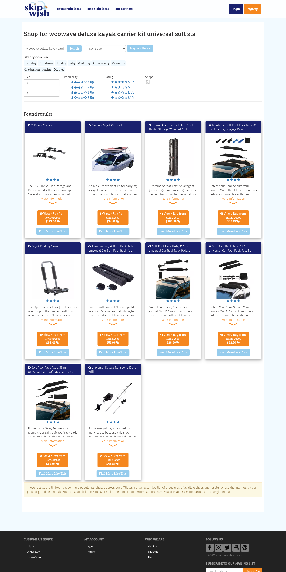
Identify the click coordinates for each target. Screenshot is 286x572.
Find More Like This (53, 231)
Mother (59, 69)
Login (236, 9)
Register (91, 551)
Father (47, 69)
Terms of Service (35, 557)
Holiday (60, 63)
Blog (150, 557)
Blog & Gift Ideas (98, 9)
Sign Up (253, 9)
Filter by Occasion (36, 57)
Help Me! (31, 546)
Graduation (32, 69)
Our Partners (124, 9)
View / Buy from (54, 217)
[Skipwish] (37, 8)
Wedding (84, 63)
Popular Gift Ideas (69, 9)
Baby (71, 63)
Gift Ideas (153, 551)
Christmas (46, 63)
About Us (152, 546)
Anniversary (101, 63)
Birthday (30, 63)
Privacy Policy (33, 551)
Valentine (118, 63)
